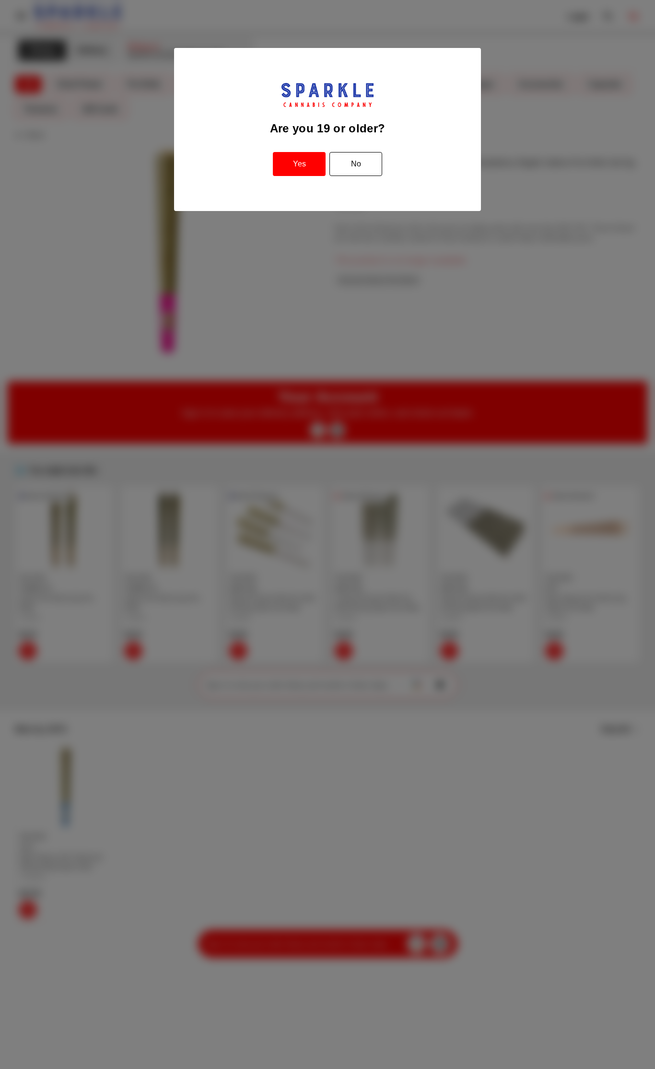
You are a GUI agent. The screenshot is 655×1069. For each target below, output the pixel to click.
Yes (299, 164)
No (356, 164)
